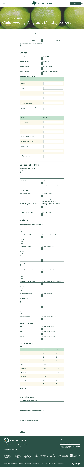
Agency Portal (48, 463)
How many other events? (25, 316)
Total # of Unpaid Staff (47, 193)
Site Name (22, 33)
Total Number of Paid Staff (25, 193)
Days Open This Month (24, 61)
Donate (75, 3)
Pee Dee (15, 452)
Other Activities (23, 388)
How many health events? (25, 234)
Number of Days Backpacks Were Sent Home (29, 175)
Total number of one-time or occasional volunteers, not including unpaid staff (28, 212)
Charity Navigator (41, 455)
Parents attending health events (49, 234)
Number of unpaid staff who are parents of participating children (51, 204)
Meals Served (22, 56)
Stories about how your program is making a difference (32, 410)
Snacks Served (45, 56)
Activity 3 (22, 336)
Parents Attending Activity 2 (48, 331)
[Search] (82, 3)
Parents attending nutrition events (49, 258)
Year (43, 38)
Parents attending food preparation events (51, 281)
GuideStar (75, 455)
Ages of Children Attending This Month (28, 76)
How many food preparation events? (27, 281)
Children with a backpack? (48, 180)
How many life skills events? (26, 293)
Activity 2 (22, 331)
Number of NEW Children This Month (50, 71)
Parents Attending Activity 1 (48, 326)
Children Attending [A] (24, 71)
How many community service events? (28, 304)
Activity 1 (21, 326)
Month (32, 38)
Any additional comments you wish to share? (29, 420)
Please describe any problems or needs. (28, 400)
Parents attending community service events (52, 304)
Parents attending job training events (50, 269)
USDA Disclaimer (60, 463)
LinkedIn (79, 464)
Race (21, 115)
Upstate (26, 452)
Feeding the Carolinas (63, 455)
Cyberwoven (42, 463)
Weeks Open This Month (47, 66)
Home (3, 18)
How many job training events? (26, 269)
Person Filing (22, 38)
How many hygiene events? (25, 246)
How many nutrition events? (26, 258)
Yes (22, 45)
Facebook (73, 464)
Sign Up (78, 443)
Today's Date (56, 38)
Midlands (6, 452)
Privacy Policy (54, 463)
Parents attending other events (49, 316)
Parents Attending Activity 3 (48, 336)
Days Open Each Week (24, 66)
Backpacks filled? (23, 180)
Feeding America (53, 455)
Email (51, 33)
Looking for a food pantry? (11, 449)
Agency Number (38, 33)
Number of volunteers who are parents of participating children (51, 212)
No (22, 46)
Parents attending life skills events (49, 293)
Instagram (76, 464)
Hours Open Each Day (47, 61)
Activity (21, 346)
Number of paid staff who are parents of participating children (28, 204)
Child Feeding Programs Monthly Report (16, 18)
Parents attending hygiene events (49, 246)
